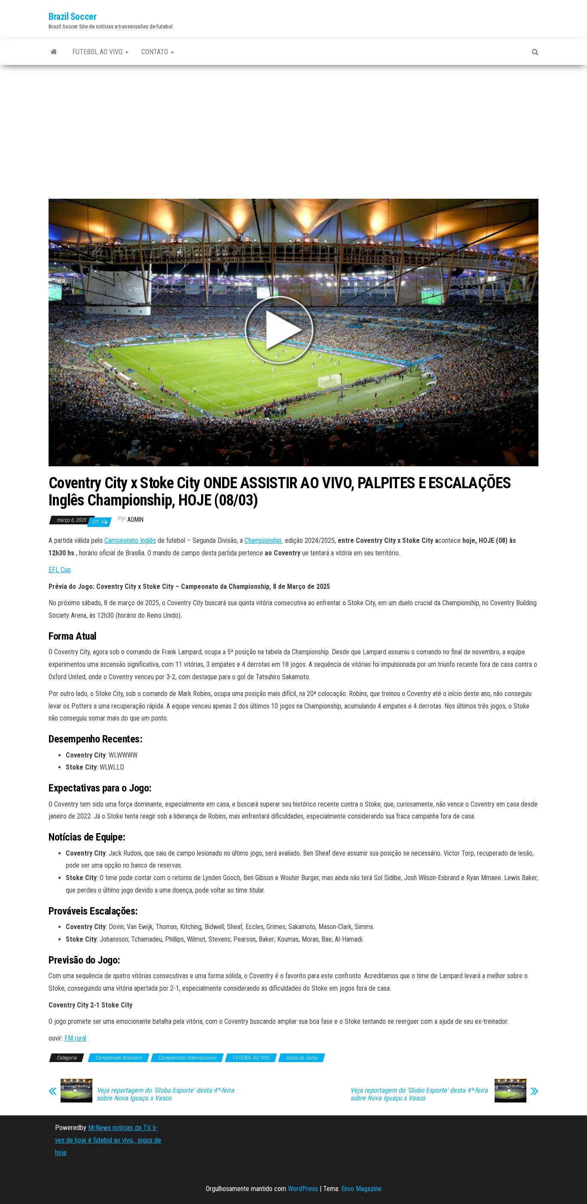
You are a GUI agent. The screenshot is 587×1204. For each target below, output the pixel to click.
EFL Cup (60, 570)
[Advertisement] (293, 135)
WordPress (303, 1189)
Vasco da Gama (302, 1058)
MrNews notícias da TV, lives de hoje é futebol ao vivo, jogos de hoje (108, 1140)
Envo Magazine (361, 1189)
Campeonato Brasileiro (118, 1058)
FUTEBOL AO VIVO (98, 52)
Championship (264, 540)
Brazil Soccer (72, 16)
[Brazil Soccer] (54, 52)
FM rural (75, 1038)
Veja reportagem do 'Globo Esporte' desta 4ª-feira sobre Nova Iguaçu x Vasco (165, 1094)
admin (135, 519)
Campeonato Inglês (130, 540)
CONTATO (155, 52)
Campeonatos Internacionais (187, 1058)
